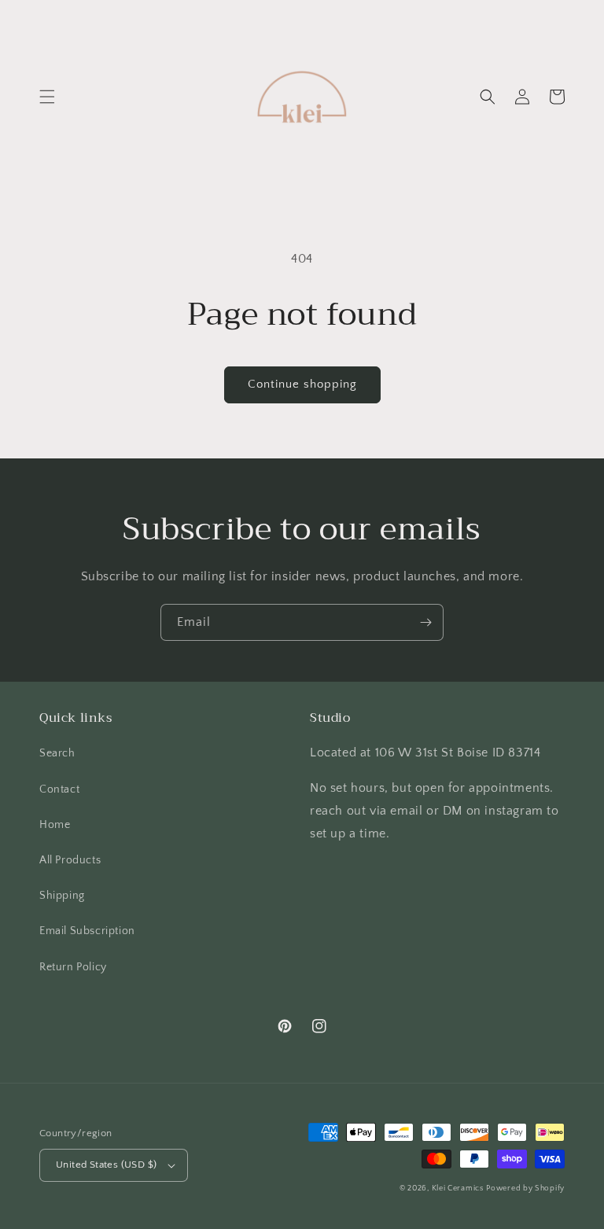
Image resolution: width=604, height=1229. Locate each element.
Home (54, 825)
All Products (70, 860)
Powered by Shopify (525, 1188)
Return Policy (73, 967)
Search (57, 753)
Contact (59, 789)
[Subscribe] (425, 622)
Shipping (62, 895)
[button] (47, 96)
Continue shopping (302, 384)
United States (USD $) (106, 1164)
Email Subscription (87, 931)
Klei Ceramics (458, 1188)
